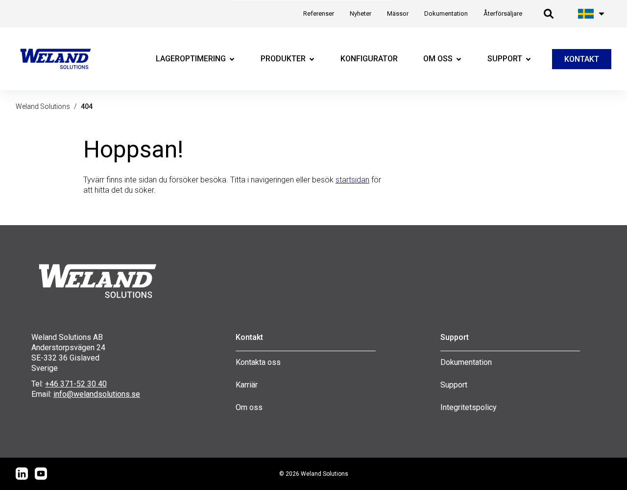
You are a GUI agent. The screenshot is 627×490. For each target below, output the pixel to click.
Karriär (247, 384)
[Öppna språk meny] (591, 14)
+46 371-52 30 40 (76, 383)
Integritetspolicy (468, 407)
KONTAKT (581, 59)
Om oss (249, 407)
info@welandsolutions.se (96, 394)
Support (453, 384)
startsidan (352, 179)
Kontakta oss (258, 362)
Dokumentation (466, 362)
